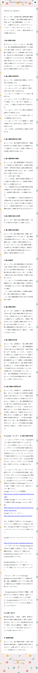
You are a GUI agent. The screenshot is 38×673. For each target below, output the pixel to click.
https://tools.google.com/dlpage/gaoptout (18, 543)
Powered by (17, 663)
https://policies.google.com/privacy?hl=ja (18, 516)
